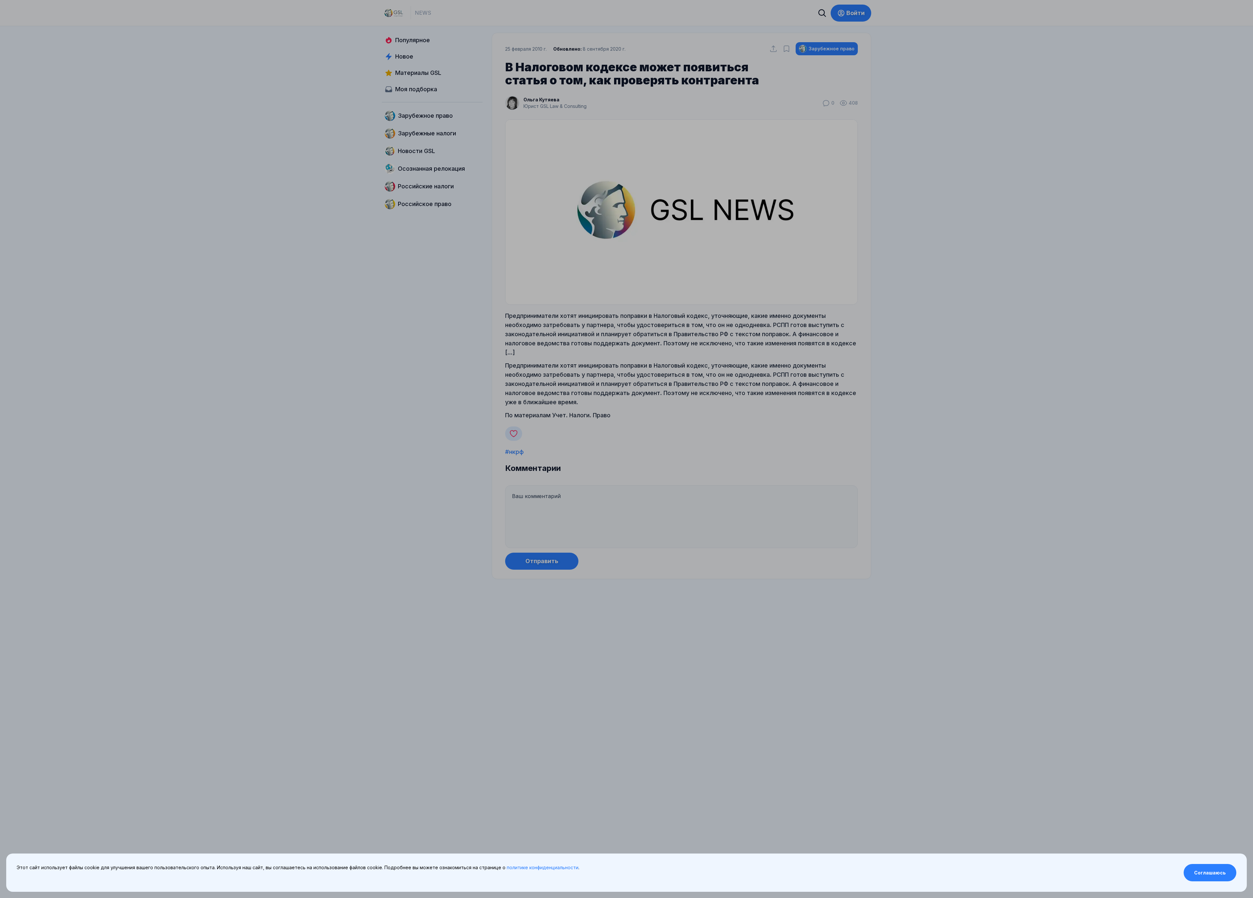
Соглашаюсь (1210, 872)
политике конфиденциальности (542, 867)
